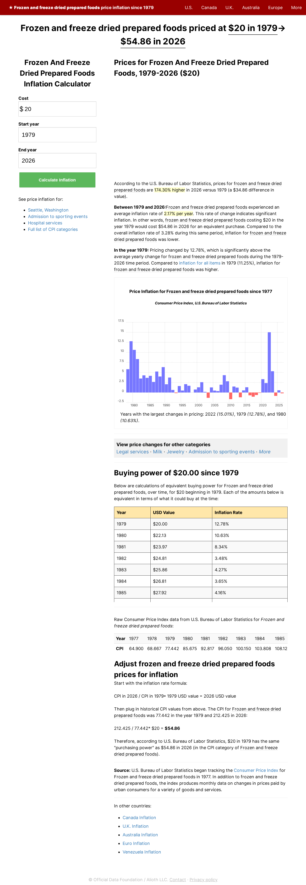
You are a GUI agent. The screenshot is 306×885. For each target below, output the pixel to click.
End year (27, 149)
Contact (177, 879)
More (296, 7)
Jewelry (175, 452)
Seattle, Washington (48, 209)
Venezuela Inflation (142, 851)
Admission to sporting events (57, 216)
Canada (209, 7)
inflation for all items (199, 262)
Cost (23, 98)
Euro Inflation (136, 843)
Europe (275, 7)
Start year (28, 124)
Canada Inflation (139, 817)
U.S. (189, 7)
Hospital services (45, 222)
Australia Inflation (140, 834)
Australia (251, 7)
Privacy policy (204, 879)
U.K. (229, 7)
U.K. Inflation (136, 826)
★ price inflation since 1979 (81, 7)
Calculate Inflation (57, 180)
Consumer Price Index (256, 770)
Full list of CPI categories (53, 229)
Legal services (132, 452)
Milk (157, 452)
